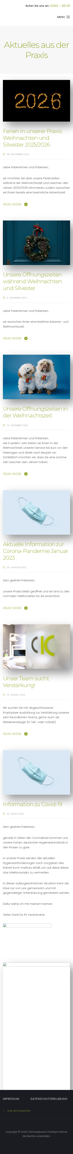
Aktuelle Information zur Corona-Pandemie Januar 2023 (36, 551)
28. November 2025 (18, 154)
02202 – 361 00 (60, 6)
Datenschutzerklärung (49, 1099)
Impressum (11, 1099)
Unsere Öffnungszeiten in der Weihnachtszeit (36, 412)
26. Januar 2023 (16, 567)
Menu (61, 17)
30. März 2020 (15, 814)
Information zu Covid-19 (32, 804)
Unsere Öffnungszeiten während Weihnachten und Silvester (33, 281)
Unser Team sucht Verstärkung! (26, 681)
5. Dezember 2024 (17, 297)
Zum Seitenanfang (18, 1110)
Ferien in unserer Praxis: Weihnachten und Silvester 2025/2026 (33, 138)
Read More (12, 204)
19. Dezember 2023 (17, 425)
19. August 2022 (16, 694)
